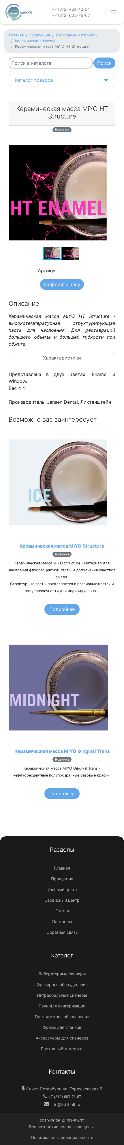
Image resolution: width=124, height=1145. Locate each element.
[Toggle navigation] (114, 12)
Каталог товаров (34, 80)
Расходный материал (62, 1048)
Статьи (62, 910)
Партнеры (62, 921)
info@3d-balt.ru (64, 1104)
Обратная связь (62, 932)
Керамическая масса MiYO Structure (62, 546)
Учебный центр (62, 889)
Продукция (62, 878)
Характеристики (62, 358)
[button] (110, 144)
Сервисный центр (62, 900)
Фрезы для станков (62, 1027)
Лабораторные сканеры (62, 973)
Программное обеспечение (62, 1016)
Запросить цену (62, 284)
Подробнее (62, 609)
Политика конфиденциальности (62, 1137)
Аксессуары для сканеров (62, 1037)
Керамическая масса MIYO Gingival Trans (62, 751)
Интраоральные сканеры (62, 995)
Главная (62, 868)
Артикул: (48, 270)
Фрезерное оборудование (62, 984)
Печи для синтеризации (62, 1005)
